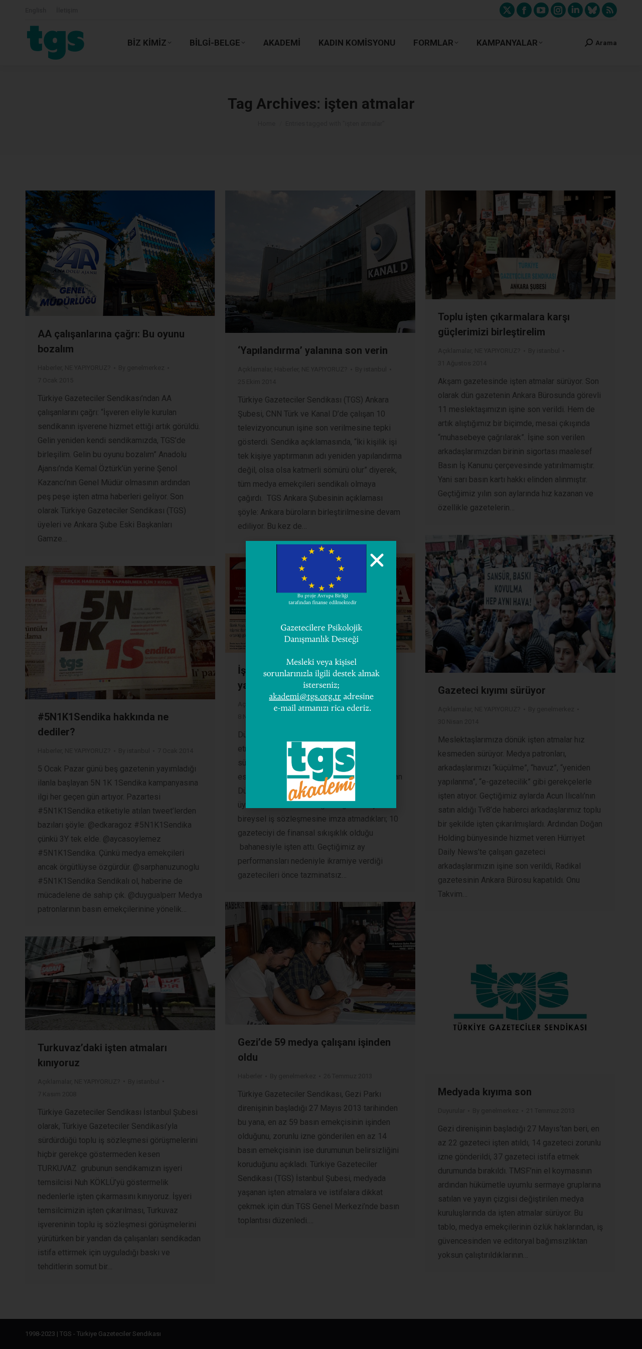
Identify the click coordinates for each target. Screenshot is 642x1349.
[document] (321, 674)
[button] (377, 560)
